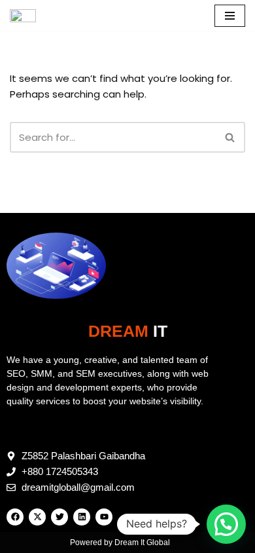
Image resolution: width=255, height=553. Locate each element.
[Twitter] (59, 516)
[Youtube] (103, 516)
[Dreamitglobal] (26, 15)
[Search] (230, 137)
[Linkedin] (81, 516)
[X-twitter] (37, 516)
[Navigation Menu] (229, 16)
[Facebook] (15, 516)
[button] (226, 524)
